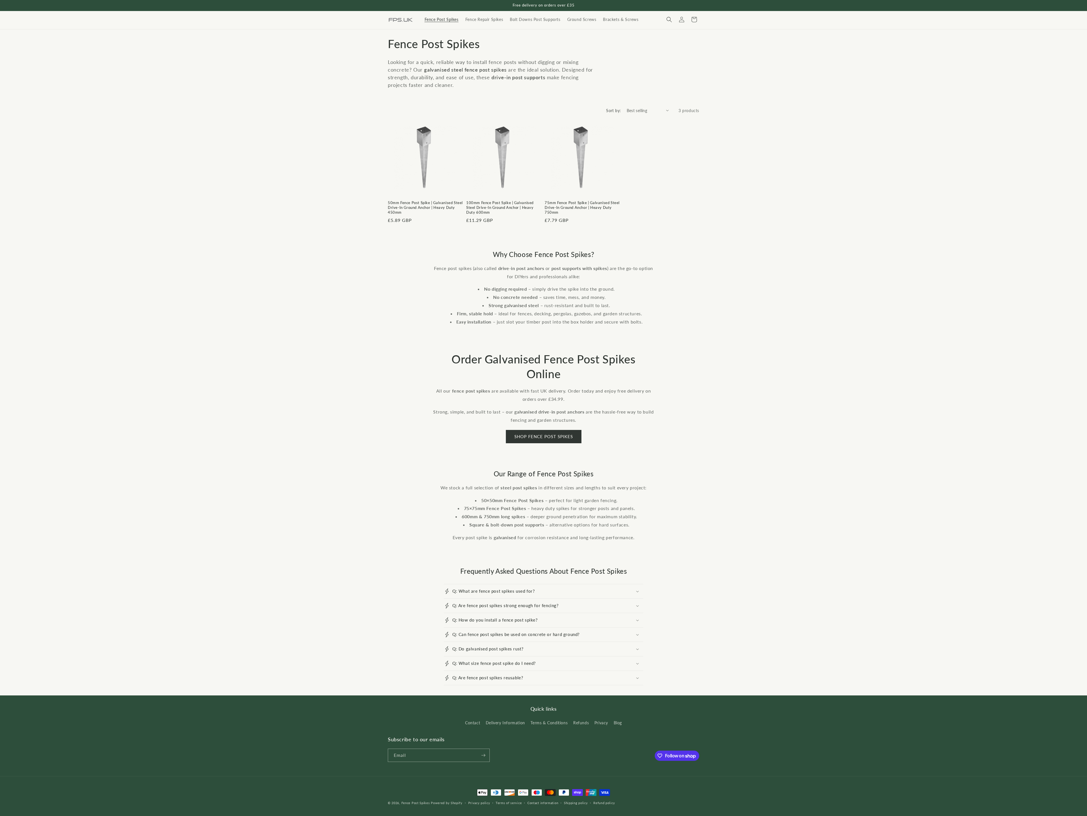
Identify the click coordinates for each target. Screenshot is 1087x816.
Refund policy (604, 803)
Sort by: (613, 110)
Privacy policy (479, 803)
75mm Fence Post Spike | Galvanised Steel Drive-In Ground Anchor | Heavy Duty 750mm (582, 207)
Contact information (542, 803)
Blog (618, 722)
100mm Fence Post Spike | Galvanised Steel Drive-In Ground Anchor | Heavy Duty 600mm (500, 207)
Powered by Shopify (447, 803)
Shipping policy (576, 803)
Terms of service (509, 803)
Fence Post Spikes (415, 803)
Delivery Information (505, 722)
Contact (472, 722)
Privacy (601, 722)
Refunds (581, 722)
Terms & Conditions (549, 722)
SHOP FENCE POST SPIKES (543, 436)
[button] (669, 19)
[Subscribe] (483, 755)
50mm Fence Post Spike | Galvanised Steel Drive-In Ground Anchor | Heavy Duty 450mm (425, 207)
